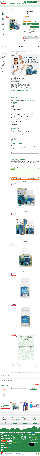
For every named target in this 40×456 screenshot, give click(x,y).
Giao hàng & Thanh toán (24, 440)
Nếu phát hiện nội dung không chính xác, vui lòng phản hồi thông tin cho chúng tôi (31, 38)
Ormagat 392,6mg (25, 412)
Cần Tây (15, 146)
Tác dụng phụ (3, 56)
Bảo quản (4, 63)
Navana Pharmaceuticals (33, 417)
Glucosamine (25, 419)
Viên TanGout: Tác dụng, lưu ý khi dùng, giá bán (30, 88)
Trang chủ (2, 5)
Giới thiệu (14, 436)
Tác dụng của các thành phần (4, 66)
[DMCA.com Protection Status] (38, 453)
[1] (21, 149)
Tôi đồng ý (32, 432)
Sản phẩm (6, 5)
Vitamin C (12, 154)
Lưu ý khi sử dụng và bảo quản (4, 58)
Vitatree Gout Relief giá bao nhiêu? (4, 68)
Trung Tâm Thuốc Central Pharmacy (28, 165)
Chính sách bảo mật (28, 432)
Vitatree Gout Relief (15, 412)
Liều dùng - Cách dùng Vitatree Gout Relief (4, 54)
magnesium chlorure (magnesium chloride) (15, 420)
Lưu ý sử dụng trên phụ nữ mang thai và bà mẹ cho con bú (5, 61)
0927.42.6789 (34, 437)
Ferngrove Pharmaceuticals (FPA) (31, 29)
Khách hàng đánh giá (5, 385)
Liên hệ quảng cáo (15, 443)
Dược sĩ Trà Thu (30, 40)
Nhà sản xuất (3, 65)
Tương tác (3, 57)
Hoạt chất (28, 5)
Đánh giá (36, 46)
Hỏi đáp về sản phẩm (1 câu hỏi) (8, 375)
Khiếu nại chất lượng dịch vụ (16, 442)
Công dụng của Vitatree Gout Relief (4, 52)
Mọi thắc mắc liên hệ (32, 434)
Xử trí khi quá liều (4, 62)
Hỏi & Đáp (20, 46)
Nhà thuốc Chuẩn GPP (15, 438)
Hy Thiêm (14, 133)
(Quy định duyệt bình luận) (36, 384)
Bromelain (25, 129)
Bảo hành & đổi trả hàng (24, 439)
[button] (19, 425)
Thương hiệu (33, 5)
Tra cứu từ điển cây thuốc (12, 3)
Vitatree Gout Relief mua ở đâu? (4, 69)
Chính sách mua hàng (23, 437)
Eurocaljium (35, 412)
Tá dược (25, 5)
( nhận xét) (5, 390)
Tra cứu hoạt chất (18, 3)
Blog (36, 5)
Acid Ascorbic (31, 129)
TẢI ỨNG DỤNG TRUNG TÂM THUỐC (33, 442)
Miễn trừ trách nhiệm (15, 439)
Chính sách (22, 434)
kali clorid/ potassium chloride (14, 419)
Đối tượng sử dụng (4, 53)
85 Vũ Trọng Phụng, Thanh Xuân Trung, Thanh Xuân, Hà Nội (34, 440)
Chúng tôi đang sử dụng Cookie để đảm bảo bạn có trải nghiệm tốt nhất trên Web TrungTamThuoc (17, 432)
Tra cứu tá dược (24, 3)
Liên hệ (14, 437)
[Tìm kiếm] (21, 2)
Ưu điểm (3, 70)
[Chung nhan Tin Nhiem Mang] (36, 453)
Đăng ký (34, 1)
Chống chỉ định (3, 55)
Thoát (34, 432)
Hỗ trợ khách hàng (16, 434)
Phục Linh (12, 133)
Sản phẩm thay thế (4, 64)
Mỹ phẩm (10, 5)
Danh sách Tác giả (23, 441)
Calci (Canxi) (34, 419)
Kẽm (36, 146)
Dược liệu (21, 5)
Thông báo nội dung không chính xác (16, 441)
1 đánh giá (32, 16)
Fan (3, 443)
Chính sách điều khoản (23, 436)
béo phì (22, 87)
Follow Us (2, 445)
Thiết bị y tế (17, 5)
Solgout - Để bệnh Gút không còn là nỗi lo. (30, 100)
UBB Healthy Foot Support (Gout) (15, 129)
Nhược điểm (3, 71)
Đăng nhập (28, 1)
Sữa (13, 5)
